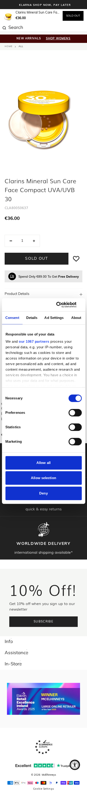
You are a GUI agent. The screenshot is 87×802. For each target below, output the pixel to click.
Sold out (36, 259)
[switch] (75, 412)
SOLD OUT (73, 15)
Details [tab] (32, 318)
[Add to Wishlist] (76, 259)
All (21, 46)
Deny (43, 493)
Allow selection (43, 478)
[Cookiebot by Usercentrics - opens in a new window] (62, 305)
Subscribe (43, 621)
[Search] (4, 27)
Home (9, 46)
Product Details (17, 294)
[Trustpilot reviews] (43, 765)
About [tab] (76, 318)
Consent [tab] (12, 318)
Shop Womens (58, 38)
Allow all (43, 463)
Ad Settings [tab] (54, 318)
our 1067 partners (34, 341)
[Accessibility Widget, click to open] (75, 765)
